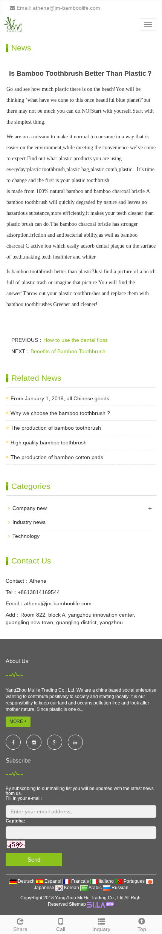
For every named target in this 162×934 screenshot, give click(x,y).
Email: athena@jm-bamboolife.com (57, 8)
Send (34, 859)
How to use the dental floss (75, 340)
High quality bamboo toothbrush (49, 442)
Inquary (101, 929)
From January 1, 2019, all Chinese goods (60, 398)
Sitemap (77, 904)
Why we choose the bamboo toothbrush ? (60, 413)
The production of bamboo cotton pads (57, 457)
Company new (29, 508)
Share (20, 929)
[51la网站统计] (100, 904)
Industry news (29, 522)
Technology (26, 536)
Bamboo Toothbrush (132, 180)
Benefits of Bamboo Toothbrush (68, 351)
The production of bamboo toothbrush (56, 428)
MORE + (18, 721)
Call (60, 929)
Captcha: (15, 821)
